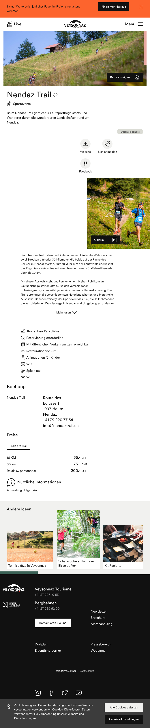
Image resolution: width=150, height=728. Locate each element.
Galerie (99, 240)
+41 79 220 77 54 (58, 419)
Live (17, 24)
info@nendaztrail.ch (58, 425)
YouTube (79, 693)
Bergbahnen (46, 603)
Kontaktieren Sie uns (52, 623)
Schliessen (141, 6)
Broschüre (98, 617)
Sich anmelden (107, 152)
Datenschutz (87, 670)
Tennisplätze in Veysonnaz (27, 565)
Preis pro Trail (18, 446)
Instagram (38, 693)
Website (85, 152)
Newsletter (99, 611)
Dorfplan (41, 644)
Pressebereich (101, 644)
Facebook (85, 171)
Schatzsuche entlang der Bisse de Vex (76, 563)
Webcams (98, 650)
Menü (130, 24)
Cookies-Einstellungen (124, 719)
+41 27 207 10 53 (47, 594)
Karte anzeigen (120, 77)
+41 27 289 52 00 (47, 608)
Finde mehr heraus (114, 7)
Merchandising (101, 624)
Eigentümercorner (48, 650)
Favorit (55, 95)
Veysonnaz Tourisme (14, 588)
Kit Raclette (112, 565)
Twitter (65, 693)
